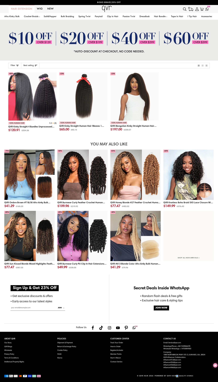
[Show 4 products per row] (207, 65)
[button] (31, 16)
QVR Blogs (8, 347)
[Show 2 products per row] (199, 65)
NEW (50, 9)
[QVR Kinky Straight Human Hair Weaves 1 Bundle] (83, 126)
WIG (40, 9)
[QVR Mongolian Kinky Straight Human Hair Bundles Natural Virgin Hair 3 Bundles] (134, 126)
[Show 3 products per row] (203, 65)
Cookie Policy (62, 350)
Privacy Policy (9, 354)
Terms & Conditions (11, 358)
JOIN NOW (161, 308)
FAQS (59, 354)
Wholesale (8, 350)
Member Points (115, 354)
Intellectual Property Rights (14, 362)
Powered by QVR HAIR (165, 376)
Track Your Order (116, 343)
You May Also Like (109, 144)
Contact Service (116, 362)
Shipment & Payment (65, 343)
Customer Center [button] (119, 339)
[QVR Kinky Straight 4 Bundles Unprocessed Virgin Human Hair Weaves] (32, 127)
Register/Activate (116, 350)
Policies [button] (61, 339)
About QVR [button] (9, 339)
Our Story (7, 343)
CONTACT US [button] (169, 339)
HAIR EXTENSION (21, 9)
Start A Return (115, 358)
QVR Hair (143, 376)
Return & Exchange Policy (66, 347)
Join (61, 308)
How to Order (115, 347)
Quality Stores (186, 376)
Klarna (59, 358)
